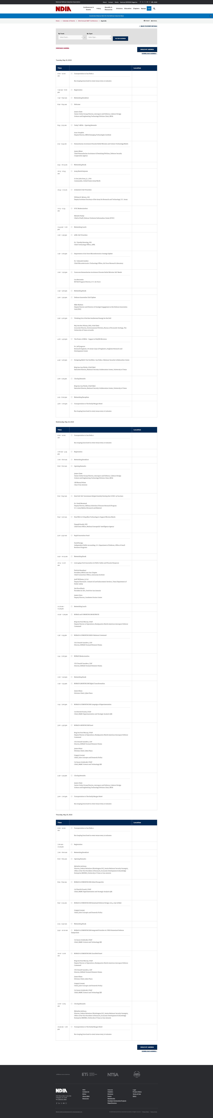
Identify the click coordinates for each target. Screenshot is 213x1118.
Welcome (77, 104)
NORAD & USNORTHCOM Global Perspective (89, 882)
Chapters (110, 1092)
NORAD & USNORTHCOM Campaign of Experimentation (92, 704)
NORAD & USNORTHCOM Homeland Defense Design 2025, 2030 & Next (97, 903)
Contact (110, 2)
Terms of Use (137, 1094)
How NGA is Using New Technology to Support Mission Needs (94, 517)
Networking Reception (81, 397)
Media (116, 2)
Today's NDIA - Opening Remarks (85, 125)
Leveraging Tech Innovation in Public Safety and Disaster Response (96, 563)
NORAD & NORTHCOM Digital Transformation (89, 684)
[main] (106, 544)
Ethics (84, 1094)
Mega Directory (112, 1103)
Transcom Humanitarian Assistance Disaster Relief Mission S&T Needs (98, 272)
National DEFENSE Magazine (128, 2)
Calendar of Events (69, 21)
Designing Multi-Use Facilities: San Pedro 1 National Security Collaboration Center (101, 360)
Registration (78, 90)
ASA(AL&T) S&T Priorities (83, 190)
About (105, 2)
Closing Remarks (80, 379)
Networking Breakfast (81, 98)
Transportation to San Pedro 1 (84, 74)
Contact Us (85, 1092)
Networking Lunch (80, 227)
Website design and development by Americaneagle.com (69, 1112)
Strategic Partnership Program (117, 1101)
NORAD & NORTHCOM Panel (83, 725)
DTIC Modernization (81, 209)
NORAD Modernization (81, 656)
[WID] (136, 1074)
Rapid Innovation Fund (81, 536)
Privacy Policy (137, 1092)
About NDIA (86, 1096)
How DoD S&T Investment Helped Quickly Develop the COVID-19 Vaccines (98, 496)
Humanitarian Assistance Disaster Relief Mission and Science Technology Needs (101, 144)
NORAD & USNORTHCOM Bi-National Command (90, 635)
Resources (85, 1099)
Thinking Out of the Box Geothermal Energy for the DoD (92, 318)
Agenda (103, 21)
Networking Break (80, 165)
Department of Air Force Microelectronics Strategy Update (93, 254)
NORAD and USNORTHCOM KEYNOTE (86, 614)
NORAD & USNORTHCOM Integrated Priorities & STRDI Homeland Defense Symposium (97, 931)
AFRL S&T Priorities (80, 235)
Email (155, 21)
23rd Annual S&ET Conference (88, 21)
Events (109, 1096)
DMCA (134, 1096)
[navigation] (116, 8)
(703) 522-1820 (62, 1099)
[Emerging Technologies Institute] (89, 1074)
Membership (111, 1099)
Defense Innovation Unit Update (85, 297)
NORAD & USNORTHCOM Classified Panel (88, 953)
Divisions (110, 1094)
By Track (61, 33)
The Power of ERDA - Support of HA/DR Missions (90, 339)
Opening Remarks (80, 466)
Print (147, 21)
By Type (89, 33)
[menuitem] (88, 8)
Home (58, 21)
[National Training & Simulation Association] (113, 1074)
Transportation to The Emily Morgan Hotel (88, 404)
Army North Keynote (81, 171)
